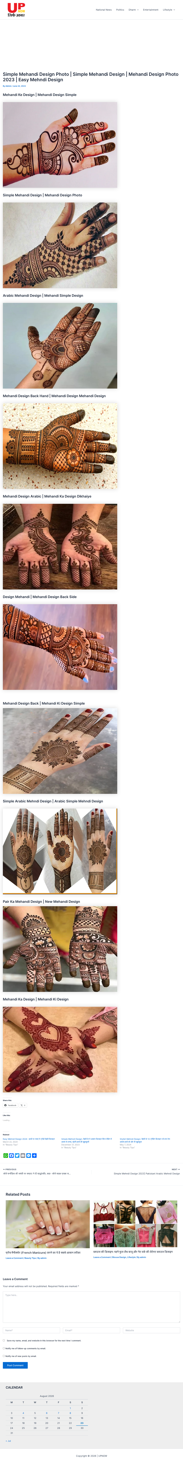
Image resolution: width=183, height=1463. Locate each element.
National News (104, 9)
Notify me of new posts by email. (20, 1356)
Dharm (132, 9)
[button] (137, 9)
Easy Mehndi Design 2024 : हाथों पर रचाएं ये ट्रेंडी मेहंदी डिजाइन (29, 1139)
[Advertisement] (91, 41)
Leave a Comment (14, 1258)
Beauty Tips (30, 1258)
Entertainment (150, 9)
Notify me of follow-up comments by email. (25, 1348)
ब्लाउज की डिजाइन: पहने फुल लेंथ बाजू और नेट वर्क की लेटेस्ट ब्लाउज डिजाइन (133, 1252)
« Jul (8, 1440)
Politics (120, 9)
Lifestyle (167, 9)
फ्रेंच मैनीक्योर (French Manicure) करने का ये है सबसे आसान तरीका (43, 1252)
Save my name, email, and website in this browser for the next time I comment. (44, 1340)
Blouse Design (119, 1257)
